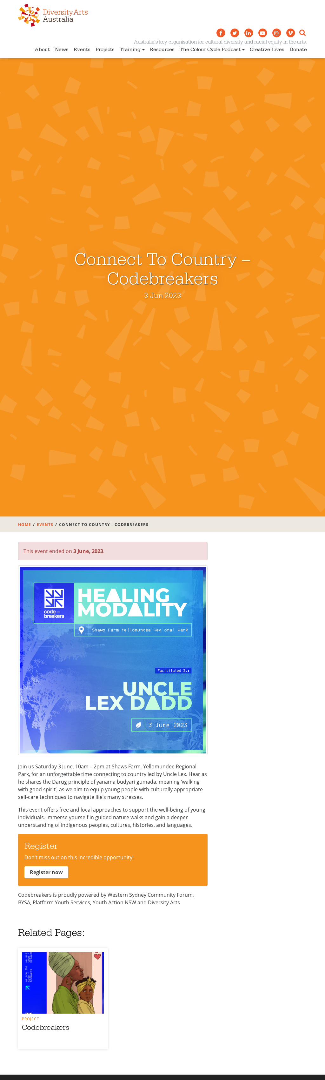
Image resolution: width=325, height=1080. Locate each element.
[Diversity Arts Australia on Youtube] (262, 33)
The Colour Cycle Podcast (210, 49)
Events (82, 49)
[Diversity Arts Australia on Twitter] (234, 33)
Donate (298, 49)
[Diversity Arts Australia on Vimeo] (290, 33)
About (42, 49)
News (62, 49)
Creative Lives (267, 49)
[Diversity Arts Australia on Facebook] (220, 33)
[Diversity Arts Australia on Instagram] (276, 33)
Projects (105, 49)
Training (130, 49)
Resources (162, 49)
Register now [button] (46, 872)
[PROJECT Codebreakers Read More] (63, 983)
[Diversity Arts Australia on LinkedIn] (248, 33)
